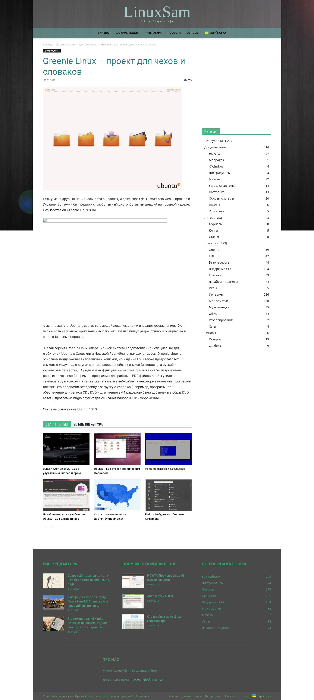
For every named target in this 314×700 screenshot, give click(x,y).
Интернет (216, 294)
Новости (174, 33)
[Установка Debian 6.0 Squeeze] (168, 449)
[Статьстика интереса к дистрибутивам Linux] (117, 495)
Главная (104, 33)
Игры (213, 288)
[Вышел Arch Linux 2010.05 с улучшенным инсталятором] (66, 449)
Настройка (216, 192)
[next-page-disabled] (52, 527)
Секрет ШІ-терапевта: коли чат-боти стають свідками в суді (89, 580)
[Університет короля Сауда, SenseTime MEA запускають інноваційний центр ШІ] (53, 602)
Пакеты (214, 205)
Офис (213, 314)
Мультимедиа (219, 307)
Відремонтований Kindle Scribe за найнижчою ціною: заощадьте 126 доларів (88, 623)
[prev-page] (45, 527)
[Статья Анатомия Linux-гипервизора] (133, 621)
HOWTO (214, 154)
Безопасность (219, 262)
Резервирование (221, 320)
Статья (214, 237)
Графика (215, 275)
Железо (214, 179)
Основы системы (221, 198)
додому (47, 44)
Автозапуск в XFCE (161, 596)
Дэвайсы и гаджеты (223, 282)
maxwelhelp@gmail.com (148, 679)
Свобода (215, 346)
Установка (216, 211)
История (215, 339)
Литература (153, 33)
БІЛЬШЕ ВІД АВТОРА (88, 424)
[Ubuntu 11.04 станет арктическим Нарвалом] (117, 449)
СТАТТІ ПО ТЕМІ (56, 424)
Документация (127, 33)
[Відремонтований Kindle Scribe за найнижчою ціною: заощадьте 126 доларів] (53, 624)
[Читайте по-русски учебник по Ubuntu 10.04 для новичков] (66, 495)
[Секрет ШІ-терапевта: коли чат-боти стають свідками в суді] (53, 580)
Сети (212, 326)
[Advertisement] (236, 84)
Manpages (216, 160)
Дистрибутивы (88, 44)
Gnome (214, 250)
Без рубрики (213, 141)
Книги (213, 230)
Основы (193, 33)
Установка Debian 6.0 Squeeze (165, 468)
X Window (216, 166)
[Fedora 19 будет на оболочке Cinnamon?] (168, 495)
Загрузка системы (222, 186)
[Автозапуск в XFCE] (133, 601)
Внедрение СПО (221, 269)
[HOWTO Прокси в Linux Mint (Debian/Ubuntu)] (133, 580)
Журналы (216, 224)
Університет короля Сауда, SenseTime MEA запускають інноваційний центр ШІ (88, 601)
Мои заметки (218, 301)
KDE (212, 256)
